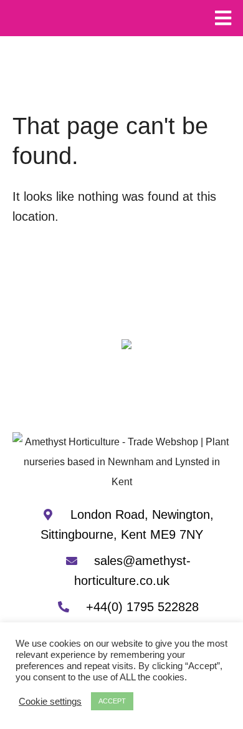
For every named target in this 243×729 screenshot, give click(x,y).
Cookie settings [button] (50, 702)
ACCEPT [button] (112, 701)
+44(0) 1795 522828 (140, 607)
